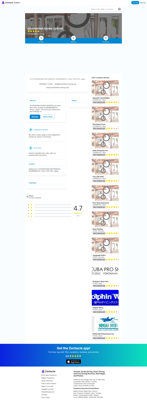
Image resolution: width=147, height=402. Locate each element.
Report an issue (47, 386)
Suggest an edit (47, 389)
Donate (44, 395)
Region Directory (48, 378)
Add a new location (49, 383)
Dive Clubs (46, 397)
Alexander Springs (96, 397)
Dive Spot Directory (49, 375)
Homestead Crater (86, 395)
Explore (17, 3)
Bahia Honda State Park (83, 391)
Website (35, 117)
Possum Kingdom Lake (86, 393)
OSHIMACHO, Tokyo (99, 126)
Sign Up (142, 2)
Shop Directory (47, 381)
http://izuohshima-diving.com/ (57, 87)
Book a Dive (47, 117)
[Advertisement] (73, 58)
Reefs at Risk (89, 386)
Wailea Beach (83, 397)
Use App (135, 2)
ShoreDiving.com (48, 392)
